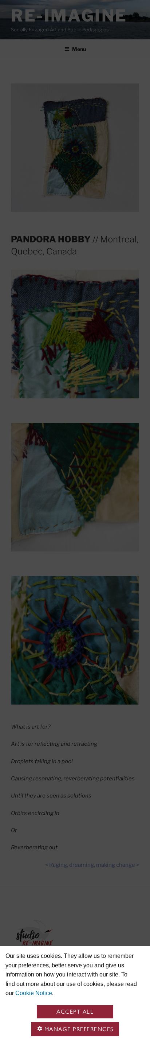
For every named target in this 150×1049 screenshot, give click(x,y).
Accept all (75, 1011)
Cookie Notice (33, 993)
